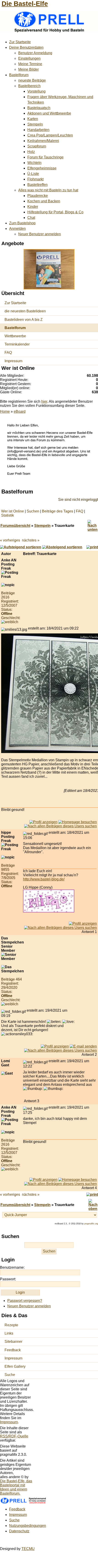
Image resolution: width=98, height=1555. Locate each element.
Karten (32, 119)
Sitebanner (13, 1341)
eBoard (20, 411)
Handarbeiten (38, 130)
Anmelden (17, 229)
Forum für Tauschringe (45, 157)
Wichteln (34, 163)
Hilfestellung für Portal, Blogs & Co (55, 212)
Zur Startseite (20, 42)
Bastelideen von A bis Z (24, 320)
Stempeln (35, 124)
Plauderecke (37, 196)
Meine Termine (30, 64)
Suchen (33, 511)
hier (44, 401)
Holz (31, 152)
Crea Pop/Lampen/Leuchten (50, 135)
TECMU (28, 1549)
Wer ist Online (12, 511)
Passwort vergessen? (24, 1301)
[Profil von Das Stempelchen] (55, 1046)
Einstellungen (29, 58)
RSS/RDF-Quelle (14, 1436)
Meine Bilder (28, 69)
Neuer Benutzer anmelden (39, 234)
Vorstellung (36, 91)
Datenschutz (19, 1531)
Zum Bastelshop (22, 223)
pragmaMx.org (91, 1224)
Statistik (7, 515)
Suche (10, 1375)
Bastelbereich (29, 86)
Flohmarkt (35, 179)
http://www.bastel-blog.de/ (43, 879)
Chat (31, 218)
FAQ (8, 352)
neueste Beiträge (32, 80)
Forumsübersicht (15, 526)
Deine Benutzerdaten (26, 47)
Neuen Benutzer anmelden (29, 1306)
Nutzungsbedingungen (27, 1526)
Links (9, 1333)
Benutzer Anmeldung (35, 53)
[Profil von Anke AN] (43, 822)
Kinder (32, 207)
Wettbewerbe (15, 336)
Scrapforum (36, 146)
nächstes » (30, 540)
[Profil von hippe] (83, 923)
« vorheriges (10, 540)
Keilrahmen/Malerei (43, 141)
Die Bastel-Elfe (25, 3)
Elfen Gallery (15, 1366)
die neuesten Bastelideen (25, 311)
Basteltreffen (37, 185)
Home (5, 411)
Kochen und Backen (43, 201)
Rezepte (11, 1325)
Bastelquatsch (38, 108)
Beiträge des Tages (57, 511)
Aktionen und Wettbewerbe (49, 113)
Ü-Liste (33, 174)
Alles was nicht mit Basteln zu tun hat (48, 190)
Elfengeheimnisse (42, 168)
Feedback (13, 1350)
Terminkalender (17, 344)
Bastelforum (18, 75)
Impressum (13, 361)
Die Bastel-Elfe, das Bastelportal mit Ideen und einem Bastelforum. (16, 1487)
